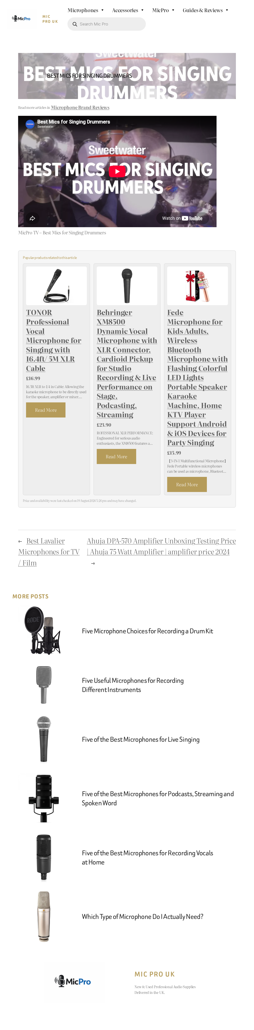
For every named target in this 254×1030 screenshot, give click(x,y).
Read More (46, 410)
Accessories (125, 10)
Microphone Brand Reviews (80, 107)
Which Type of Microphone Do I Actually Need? (142, 916)
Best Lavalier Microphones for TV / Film (49, 551)
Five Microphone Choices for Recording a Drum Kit (147, 631)
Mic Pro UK (50, 19)
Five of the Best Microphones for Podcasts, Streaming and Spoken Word (158, 798)
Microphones (82, 10)
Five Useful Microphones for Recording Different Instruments (133, 685)
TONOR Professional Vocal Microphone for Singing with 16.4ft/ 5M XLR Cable (53, 340)
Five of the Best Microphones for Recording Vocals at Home (147, 857)
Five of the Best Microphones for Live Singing (140, 739)
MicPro (160, 10)
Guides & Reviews (203, 10)
